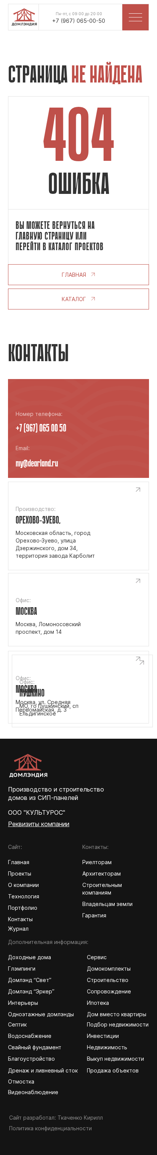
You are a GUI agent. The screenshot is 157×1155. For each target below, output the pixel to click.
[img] (24, 15)
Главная (18, 862)
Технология (23, 896)
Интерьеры (23, 1003)
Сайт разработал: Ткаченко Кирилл (56, 1117)
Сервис (97, 957)
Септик (17, 1024)
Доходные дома (29, 957)
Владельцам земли (107, 904)
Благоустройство (31, 1058)
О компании (23, 885)
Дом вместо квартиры (116, 1014)
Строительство (107, 980)
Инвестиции (103, 1036)
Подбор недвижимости (118, 1024)
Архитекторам (101, 873)
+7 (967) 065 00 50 (41, 429)
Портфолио (22, 907)
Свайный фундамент (34, 1047)
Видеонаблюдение (33, 1092)
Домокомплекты (109, 968)
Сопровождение (109, 991)
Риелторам (97, 862)
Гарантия (94, 915)
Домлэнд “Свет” (29, 980)
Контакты (20, 919)
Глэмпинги (21, 968)
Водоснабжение (29, 1036)
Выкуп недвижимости (115, 1058)
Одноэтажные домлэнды (41, 1014)
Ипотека (98, 1003)
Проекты (19, 873)
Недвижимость (107, 1047)
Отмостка (21, 1081)
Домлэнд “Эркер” (31, 991)
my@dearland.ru (37, 464)
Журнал (18, 928)
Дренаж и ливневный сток (43, 1070)
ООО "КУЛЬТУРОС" (36, 812)
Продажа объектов (113, 1070)
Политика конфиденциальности (50, 1128)
